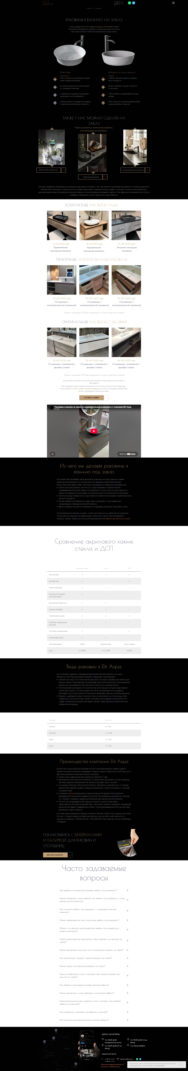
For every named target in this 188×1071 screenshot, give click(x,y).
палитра (71, 793)
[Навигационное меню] (173, 3)
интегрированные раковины (102, 259)
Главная (89, 8)
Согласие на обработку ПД (110, 1067)
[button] (106, 397)
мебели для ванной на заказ (118, 518)
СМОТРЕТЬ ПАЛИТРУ (54, 855)
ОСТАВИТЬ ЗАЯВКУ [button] (91, 398)
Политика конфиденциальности (112, 1064)
